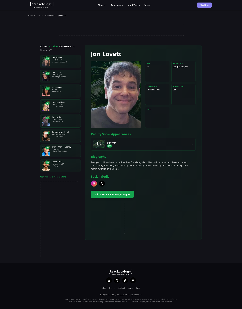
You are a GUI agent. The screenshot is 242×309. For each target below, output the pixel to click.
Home (30, 15)
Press (112, 288)
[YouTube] (133, 280)
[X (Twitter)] (117, 280)
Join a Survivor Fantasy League (112, 194)
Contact (121, 288)
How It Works (133, 5)
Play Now (204, 5)
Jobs (138, 288)
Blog (104, 288)
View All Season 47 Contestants (53, 177)
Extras (147, 5)
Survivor (39, 15)
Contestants (117, 5)
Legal (130, 288)
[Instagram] (109, 280)
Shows (101, 5)
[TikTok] (125, 280)
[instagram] (94, 184)
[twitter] (102, 184)
